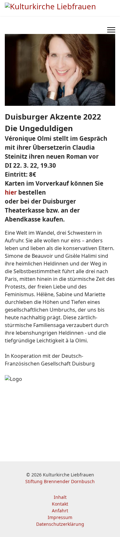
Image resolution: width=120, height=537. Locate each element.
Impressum (60, 517)
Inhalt (60, 497)
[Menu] (111, 30)
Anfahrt (60, 511)
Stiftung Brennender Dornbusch (60, 481)
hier (11, 192)
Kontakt (60, 504)
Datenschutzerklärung (60, 524)
